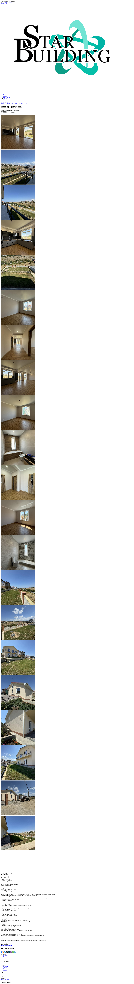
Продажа (5, 94)
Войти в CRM (4, 3)
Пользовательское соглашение (10, 956)
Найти (4, 102)
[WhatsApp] (13, 952)
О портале (5, 955)
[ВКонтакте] (1, 952)
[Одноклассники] (3, 952)
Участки (5, 98)
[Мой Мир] (5, 952)
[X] (7, 952)
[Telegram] (15, 952)
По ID (8, 102)
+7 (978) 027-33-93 (7, 2)
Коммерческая (6, 97)
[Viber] (11, 952)
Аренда (5, 96)
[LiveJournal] (9, 952)
